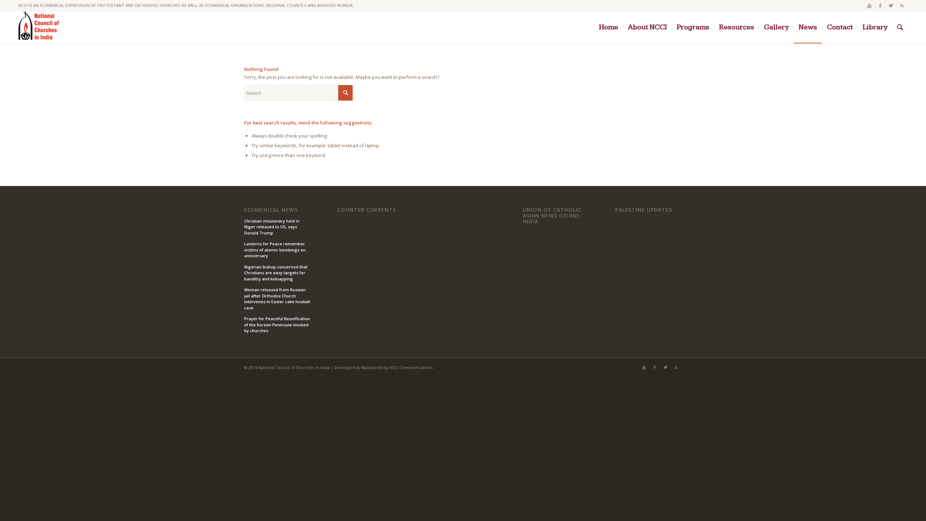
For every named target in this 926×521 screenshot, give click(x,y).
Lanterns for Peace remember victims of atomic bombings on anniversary (275, 249)
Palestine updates (643, 210)
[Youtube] (869, 5)
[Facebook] (880, 5)
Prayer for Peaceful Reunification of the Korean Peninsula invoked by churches (277, 324)
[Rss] (902, 5)
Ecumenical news (271, 210)
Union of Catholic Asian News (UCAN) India (552, 215)
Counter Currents (366, 210)
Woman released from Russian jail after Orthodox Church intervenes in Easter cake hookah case (277, 298)
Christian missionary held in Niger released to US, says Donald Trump (272, 227)
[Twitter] (891, 5)
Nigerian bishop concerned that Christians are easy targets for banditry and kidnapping (275, 272)
